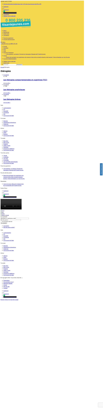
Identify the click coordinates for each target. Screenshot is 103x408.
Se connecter (4, 223)
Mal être (5, 121)
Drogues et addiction (8, 148)
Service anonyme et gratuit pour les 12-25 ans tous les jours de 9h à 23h (22, 4)
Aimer (4, 132)
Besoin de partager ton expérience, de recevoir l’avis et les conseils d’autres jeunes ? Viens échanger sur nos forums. (14, 177)
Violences (5, 124)
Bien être (5, 141)
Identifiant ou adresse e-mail (8, 218)
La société (6, 160)
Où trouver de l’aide (8, 115)
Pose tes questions (8, 38)
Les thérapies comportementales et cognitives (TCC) (25, 80)
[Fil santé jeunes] (9, 43)
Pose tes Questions (8, 52)
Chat (4, 51)
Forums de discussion (9, 39)
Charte (5, 285)
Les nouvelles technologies (10, 161)
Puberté (5, 144)
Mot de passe (4, 220)
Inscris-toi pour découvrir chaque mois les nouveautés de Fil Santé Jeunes (13, 184)
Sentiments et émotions (9, 122)
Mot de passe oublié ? (9, 227)
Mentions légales (7, 283)
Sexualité (5, 111)
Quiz (4, 49)
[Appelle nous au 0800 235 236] (16, 28)
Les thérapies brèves (12, 99)
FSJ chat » (3, 42)
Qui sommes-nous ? (8, 282)
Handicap (5, 147)
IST (4, 109)
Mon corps (6, 142)
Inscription (6, 226)
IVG (4, 114)
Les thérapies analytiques (14, 89)
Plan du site (6, 286)
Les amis (5, 158)
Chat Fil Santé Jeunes (101, 169)
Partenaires (6, 280)
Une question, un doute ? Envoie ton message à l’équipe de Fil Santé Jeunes (26, 54)
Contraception (7, 108)
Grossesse (6, 112)
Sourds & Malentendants (9, 59)
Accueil (5, 46)
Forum (5, 55)
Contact (5, 288)
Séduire (5, 131)
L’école (5, 155)
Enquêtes (5, 48)
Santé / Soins (6, 145)
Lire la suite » (6, 83)
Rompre (5, 134)
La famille (5, 157)
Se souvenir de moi (7, 221)
